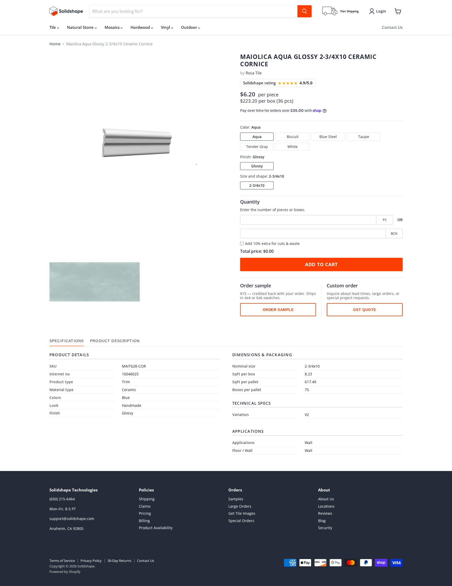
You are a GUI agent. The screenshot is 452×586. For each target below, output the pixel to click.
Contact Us (392, 27)
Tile (53, 27)
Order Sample (278, 310)
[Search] (304, 11)
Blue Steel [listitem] (328, 136)
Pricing (145, 513)
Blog (322, 520)
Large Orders (239, 506)
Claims (145, 506)
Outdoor (189, 27)
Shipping (147, 498)
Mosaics (113, 27)
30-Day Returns (119, 560)
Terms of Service (62, 560)
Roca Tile (254, 72)
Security (325, 527)
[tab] (66, 341)
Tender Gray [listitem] (257, 146)
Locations (326, 506)
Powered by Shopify (65, 571)
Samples (235, 498)
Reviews (325, 513)
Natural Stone (81, 27)
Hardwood (141, 27)
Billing (144, 520)
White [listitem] (292, 146)
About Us (326, 498)
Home (54, 44)
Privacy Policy (91, 560)
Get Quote (364, 310)
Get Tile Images (241, 513)
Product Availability (156, 527)
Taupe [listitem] (363, 136)
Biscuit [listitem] (292, 136)
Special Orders (241, 520)
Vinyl (166, 27)
